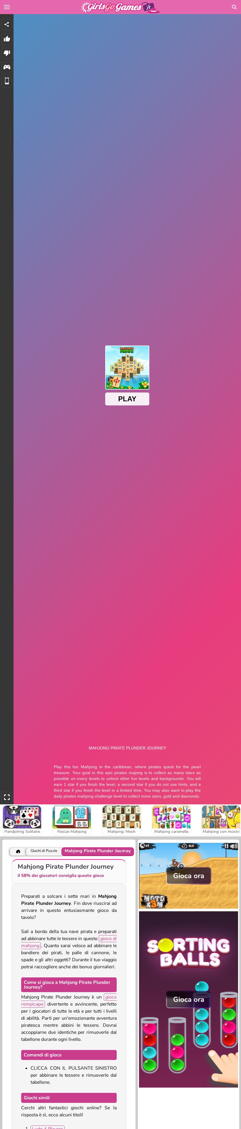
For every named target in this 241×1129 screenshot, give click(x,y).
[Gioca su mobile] (6, 82)
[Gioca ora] (188, 908)
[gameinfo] (6, 68)
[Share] (6, 24)
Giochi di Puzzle (44, 851)
